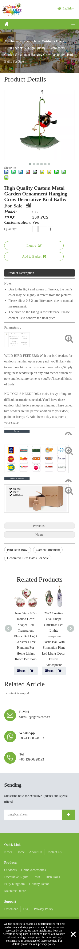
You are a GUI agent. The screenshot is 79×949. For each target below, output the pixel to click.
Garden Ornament (48, 550)
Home (20, 852)
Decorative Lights (16, 877)
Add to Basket (31, 256)
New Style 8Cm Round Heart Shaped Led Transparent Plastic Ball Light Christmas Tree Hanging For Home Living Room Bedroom (25, 636)
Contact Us (54, 852)
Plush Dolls (52, 877)
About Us (35, 852)
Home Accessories (33, 870)
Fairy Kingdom (14, 884)
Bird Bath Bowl (17, 550)
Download (11, 909)
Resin (36, 877)
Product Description (21, 273)
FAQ (26, 909)
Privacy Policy (43, 909)
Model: (10, 212)
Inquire (31, 245)
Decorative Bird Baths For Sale (28, 558)
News (8, 852)
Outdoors (10, 870)
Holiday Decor (39, 884)
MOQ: (9, 217)
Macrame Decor (15, 891)
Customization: (17, 222)
